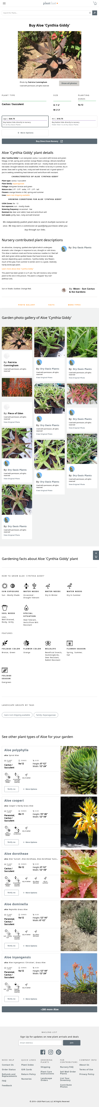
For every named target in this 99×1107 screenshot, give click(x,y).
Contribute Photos (66, 1086)
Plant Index (27, 1064)
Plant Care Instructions (47, 1072)
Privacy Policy (86, 1074)
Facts (51, 305)
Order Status (9, 1069)
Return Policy (28, 1074)
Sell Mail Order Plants (68, 1072)
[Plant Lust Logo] (50, 3)
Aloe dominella (16, 904)
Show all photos (69, 83)
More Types (74, 305)
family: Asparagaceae (46, 715)
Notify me (11, 789)
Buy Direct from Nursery (47, 141)
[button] (90, 13)
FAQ (4, 1080)
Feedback (7, 1085)
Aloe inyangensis (17, 957)
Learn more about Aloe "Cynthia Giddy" (18, 269)
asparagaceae (18, 183)
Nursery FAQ (67, 1067)
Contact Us (8, 1064)
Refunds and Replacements (9, 1075)
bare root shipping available (18, 195)
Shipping (45, 1067)
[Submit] (94, 12)
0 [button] (95, 2)
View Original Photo (12, 422)
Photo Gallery (26, 305)
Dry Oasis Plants (17, 469)
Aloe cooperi (14, 800)
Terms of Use (86, 1069)
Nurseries (26, 1079)
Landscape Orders (46, 1079)
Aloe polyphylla (16, 750)
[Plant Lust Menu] (4, 3)
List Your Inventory (65, 1079)
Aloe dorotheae (16, 853)
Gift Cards (26, 1069)
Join (71, 1042)
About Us (84, 1064)
